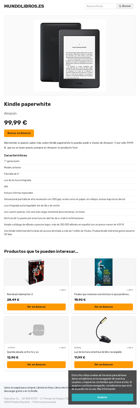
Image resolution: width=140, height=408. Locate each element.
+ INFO (62, 290)
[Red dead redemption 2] (36, 272)
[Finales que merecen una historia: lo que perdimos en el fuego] (104, 272)
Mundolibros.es (24, 6)
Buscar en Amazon (19, 133)
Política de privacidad (44, 402)
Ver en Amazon (36, 306)
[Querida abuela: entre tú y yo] (36, 330)
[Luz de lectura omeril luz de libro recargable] (104, 330)
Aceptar (102, 397)
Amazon (10, 113)
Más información (106, 389)
